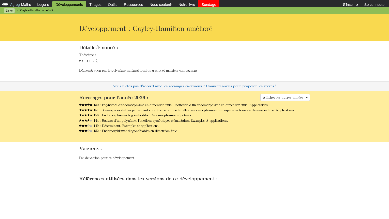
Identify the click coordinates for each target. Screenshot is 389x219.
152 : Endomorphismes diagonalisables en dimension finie (135, 131)
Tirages (95, 4)
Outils (112, 4)
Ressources (133, 4)
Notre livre (186, 4)
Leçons (43, 4)
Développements (69, 4)
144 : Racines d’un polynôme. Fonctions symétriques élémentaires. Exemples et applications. (160, 120)
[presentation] (88, 60)
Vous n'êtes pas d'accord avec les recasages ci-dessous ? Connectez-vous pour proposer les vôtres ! (194, 86)
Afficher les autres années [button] (284, 97)
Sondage (209, 4)
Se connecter (375, 4)
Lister (9, 10)
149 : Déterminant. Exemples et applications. (126, 125)
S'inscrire (350, 4)
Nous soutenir (161, 4)
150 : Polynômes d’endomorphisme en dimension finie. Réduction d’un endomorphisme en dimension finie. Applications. (181, 105)
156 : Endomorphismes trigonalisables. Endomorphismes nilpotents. (142, 115)
